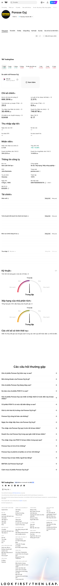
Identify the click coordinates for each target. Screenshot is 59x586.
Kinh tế (3, 537)
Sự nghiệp (18, 545)
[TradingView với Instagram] (12, 485)
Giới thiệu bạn (33, 513)
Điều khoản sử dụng (20, 563)
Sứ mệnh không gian (20, 540)
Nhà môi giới (18, 521)
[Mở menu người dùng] (47, 2)
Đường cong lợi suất (7, 549)
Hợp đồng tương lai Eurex (21, 532)
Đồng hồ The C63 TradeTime (19, 557)
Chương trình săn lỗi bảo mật (21, 576)
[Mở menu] (2, 2)
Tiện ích (48, 511)
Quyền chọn (5, 550)
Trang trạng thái (19, 579)
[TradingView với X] (3, 485)
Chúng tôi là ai (19, 539)
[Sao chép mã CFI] (8, 188)
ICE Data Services (17, 493)
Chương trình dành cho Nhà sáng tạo (37, 515)
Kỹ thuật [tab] (33, 30)
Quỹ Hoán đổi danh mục (8, 516)
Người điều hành (34, 519)
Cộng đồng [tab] (26, 30)
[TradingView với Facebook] (6, 485)
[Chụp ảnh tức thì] (36, 36)
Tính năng (17, 509)
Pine (3, 524)
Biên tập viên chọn (34, 527)
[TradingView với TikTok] (21, 485)
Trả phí (17, 511)
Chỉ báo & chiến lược (35, 532)
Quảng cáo (49, 522)
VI (43, 2)
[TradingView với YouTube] (9, 485)
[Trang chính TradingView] (6, 2)
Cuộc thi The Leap (20, 524)
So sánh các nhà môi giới (21, 523)
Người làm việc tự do (35, 536)
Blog (16, 542)
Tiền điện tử (5, 519)
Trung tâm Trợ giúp (20, 544)
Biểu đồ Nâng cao (50, 516)
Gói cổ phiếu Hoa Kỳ (20, 534)
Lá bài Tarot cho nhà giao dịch (21, 554)
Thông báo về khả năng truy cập (21, 572)
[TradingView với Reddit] (24, 485)
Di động (3, 560)
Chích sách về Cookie (20, 569)
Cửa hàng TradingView (21, 552)
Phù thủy (32, 534)
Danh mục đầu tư (6, 547)
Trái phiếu (4, 517)
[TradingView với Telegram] (18, 485)
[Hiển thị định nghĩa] (17, 97)
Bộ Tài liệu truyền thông (21, 547)
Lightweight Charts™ (51, 514)
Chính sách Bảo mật (20, 568)
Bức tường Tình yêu (35, 511)
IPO (2, 542)
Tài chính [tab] (12, 30)
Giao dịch (32, 524)
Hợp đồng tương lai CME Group (21, 530)
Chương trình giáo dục (50, 529)
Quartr (21, 500)
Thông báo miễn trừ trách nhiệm (21, 565)
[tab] (47, 198)
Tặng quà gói (18, 514)
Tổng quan (18, 519)
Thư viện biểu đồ (50, 512)
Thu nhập (4, 539)
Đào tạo (32, 526)
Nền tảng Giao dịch (51, 517)
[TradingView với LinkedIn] (15, 485)
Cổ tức (3, 541)
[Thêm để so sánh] (17, 79)
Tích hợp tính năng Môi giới (51, 524)
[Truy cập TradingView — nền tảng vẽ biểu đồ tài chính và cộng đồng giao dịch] (8, 59)
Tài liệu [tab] (19, 30)
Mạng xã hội (33, 509)
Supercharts (5, 509)
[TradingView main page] (8, 482)
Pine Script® (5, 555)
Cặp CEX (4, 521)
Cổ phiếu (4, 514)
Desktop (4, 562)
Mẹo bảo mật (18, 574)
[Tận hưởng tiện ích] (40, 36)
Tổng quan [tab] (5, 30)
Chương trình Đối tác (51, 527)
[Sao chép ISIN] (45, 182)
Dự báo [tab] (40, 30)
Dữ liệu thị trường (19, 513)
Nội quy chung (33, 517)
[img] (30, 16)
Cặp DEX (4, 523)
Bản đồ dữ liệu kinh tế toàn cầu (7, 553)
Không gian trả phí (34, 537)
